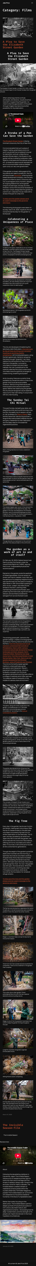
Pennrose (17, 175)
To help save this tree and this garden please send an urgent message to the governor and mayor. (16, 881)
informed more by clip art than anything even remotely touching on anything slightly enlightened (18, 352)
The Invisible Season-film (13, 1126)
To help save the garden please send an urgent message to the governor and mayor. (16, 201)
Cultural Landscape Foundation (15, 712)
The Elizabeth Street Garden (13, 141)
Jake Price (6, 3)
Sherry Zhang (22, 414)
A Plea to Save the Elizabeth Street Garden (14, 44)
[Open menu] (32, 3)
